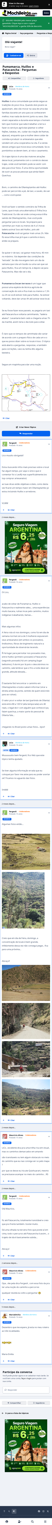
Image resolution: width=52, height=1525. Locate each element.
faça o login (26, 1378)
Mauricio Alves (16, 1135)
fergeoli (13, 443)
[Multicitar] (3, 510)
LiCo (11, 86)
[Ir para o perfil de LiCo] (5, 87)
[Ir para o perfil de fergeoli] (5, 444)
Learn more (5, 4)
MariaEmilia (15, 1314)
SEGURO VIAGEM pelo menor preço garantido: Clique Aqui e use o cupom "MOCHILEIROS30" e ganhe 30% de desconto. (22, 23)
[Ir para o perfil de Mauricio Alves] (5, 1136)
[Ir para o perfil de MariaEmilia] (5, 1315)
